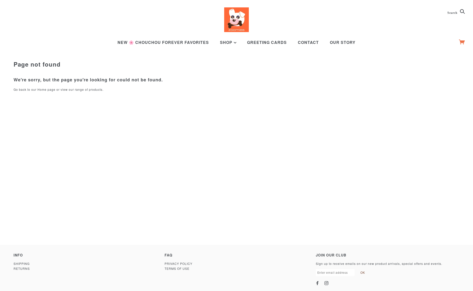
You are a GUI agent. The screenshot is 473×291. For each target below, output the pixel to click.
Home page (46, 89)
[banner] (236, 19)
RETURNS (22, 268)
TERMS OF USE (177, 268)
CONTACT (308, 42)
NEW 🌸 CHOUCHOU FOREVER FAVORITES (163, 42)
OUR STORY (342, 42)
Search (452, 13)
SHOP (227, 42)
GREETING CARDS (267, 42)
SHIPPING (22, 263)
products (95, 89)
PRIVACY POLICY (178, 263)
